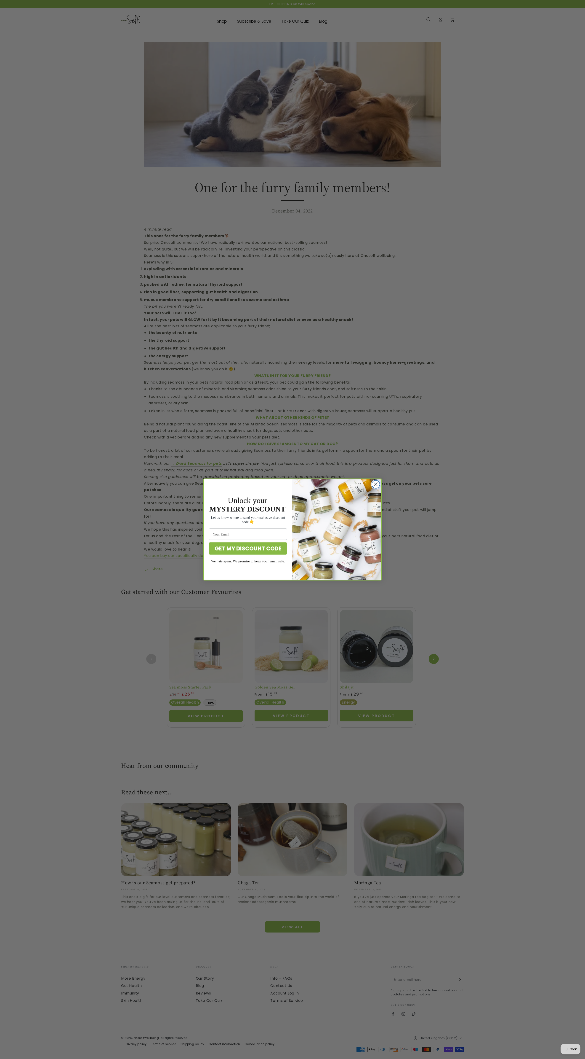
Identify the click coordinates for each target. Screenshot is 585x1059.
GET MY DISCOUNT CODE (248, 548)
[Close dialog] (376, 484)
